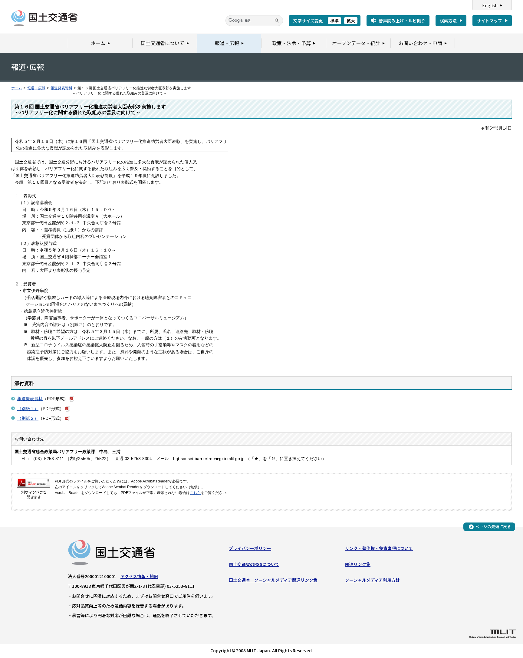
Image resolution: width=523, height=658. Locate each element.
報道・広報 (36, 88)
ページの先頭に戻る (493, 526)
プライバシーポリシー (250, 548)
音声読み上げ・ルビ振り (402, 21)
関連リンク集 (357, 564)
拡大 (351, 21)
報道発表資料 (61, 88)
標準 (334, 21)
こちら (195, 493)
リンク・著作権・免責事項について (379, 548)
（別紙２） (27, 418)
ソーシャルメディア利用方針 (372, 580)
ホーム (16, 88)
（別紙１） (27, 408)
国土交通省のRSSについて (254, 564)
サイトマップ (489, 21)
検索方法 (448, 21)
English (490, 5)
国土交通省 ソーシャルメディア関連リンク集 (273, 580)
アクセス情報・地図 (139, 576)
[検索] (277, 20)
